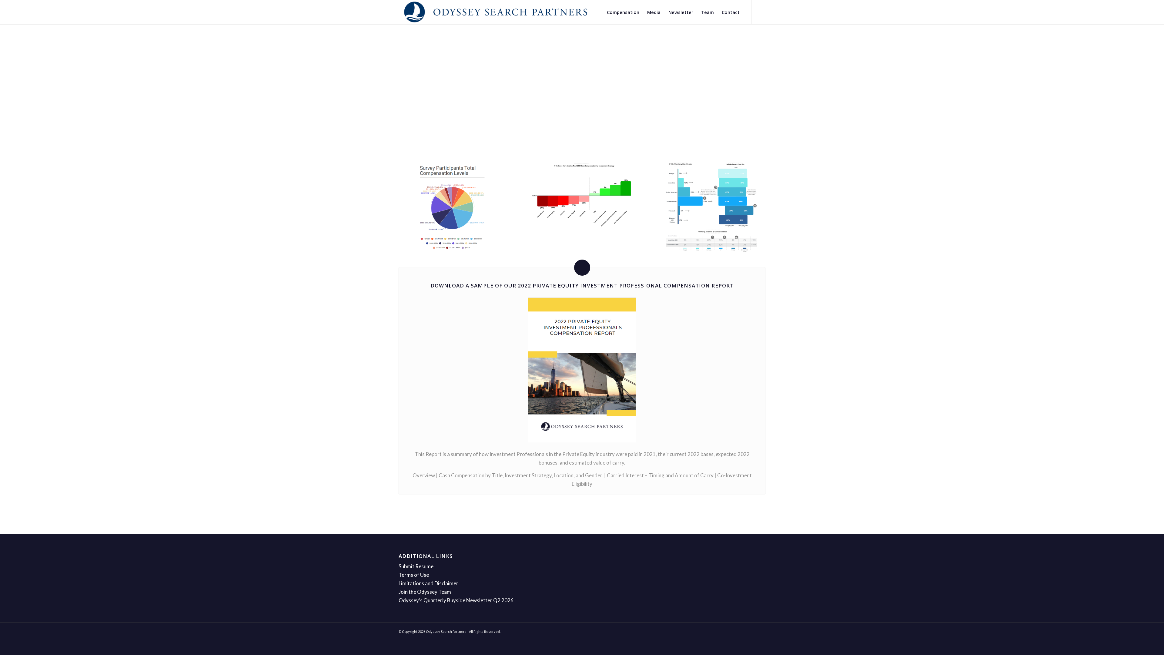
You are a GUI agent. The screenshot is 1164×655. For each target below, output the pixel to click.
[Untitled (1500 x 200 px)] (496, 12)
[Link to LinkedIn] (760, 11)
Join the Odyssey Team (425, 592)
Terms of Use (414, 575)
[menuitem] (623, 12)
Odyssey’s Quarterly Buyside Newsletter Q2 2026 (456, 600)
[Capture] (582, 195)
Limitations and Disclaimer (428, 583)
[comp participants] (452, 206)
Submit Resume (416, 566)
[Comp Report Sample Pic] (711, 206)
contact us (570, 106)
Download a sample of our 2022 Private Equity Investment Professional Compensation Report (582, 285)
